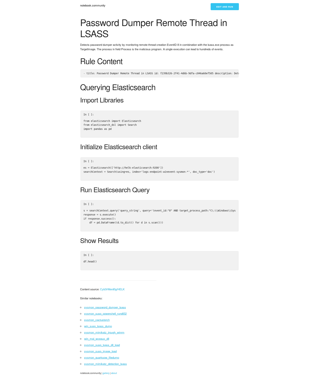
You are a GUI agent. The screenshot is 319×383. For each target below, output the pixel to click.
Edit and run (224, 6)
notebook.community (92, 5)
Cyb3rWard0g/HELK (112, 289)
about (114, 373)
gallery (106, 373)
